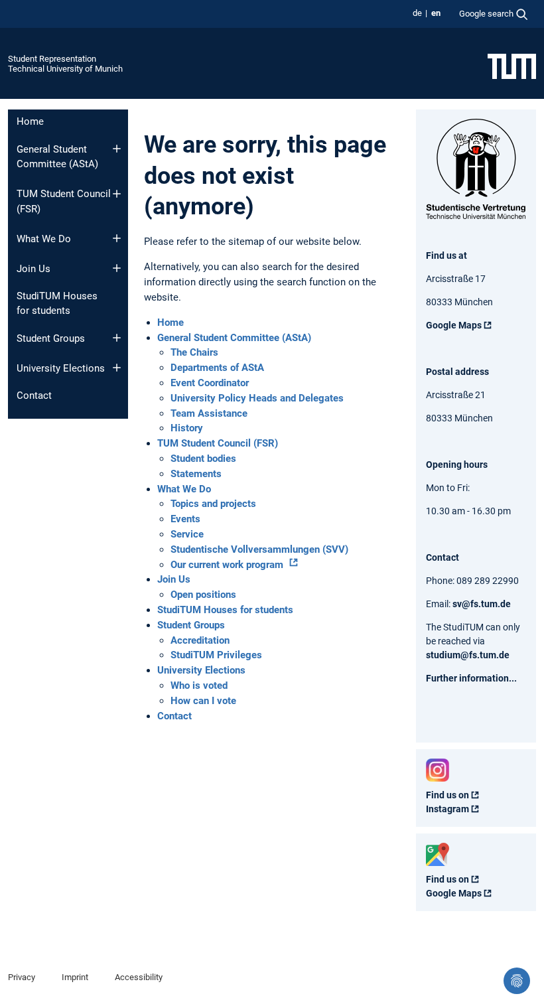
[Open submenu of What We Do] (117, 238)
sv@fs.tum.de (481, 604)
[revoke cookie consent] (517, 981)
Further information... (471, 678)
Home (30, 121)
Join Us (33, 269)
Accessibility (139, 977)
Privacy (21, 977)
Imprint (75, 977)
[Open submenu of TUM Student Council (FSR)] (117, 194)
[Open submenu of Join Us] (117, 268)
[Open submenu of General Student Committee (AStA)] (117, 149)
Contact (34, 395)
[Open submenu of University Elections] (117, 368)
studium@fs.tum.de (468, 655)
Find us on (447, 795)
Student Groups (51, 338)
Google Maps (454, 325)
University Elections (61, 368)
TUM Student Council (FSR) (64, 201)
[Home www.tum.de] (512, 66)
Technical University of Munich (65, 69)
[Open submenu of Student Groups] (117, 338)
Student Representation (52, 59)
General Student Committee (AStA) (57, 157)
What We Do (44, 239)
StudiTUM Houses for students (57, 303)
